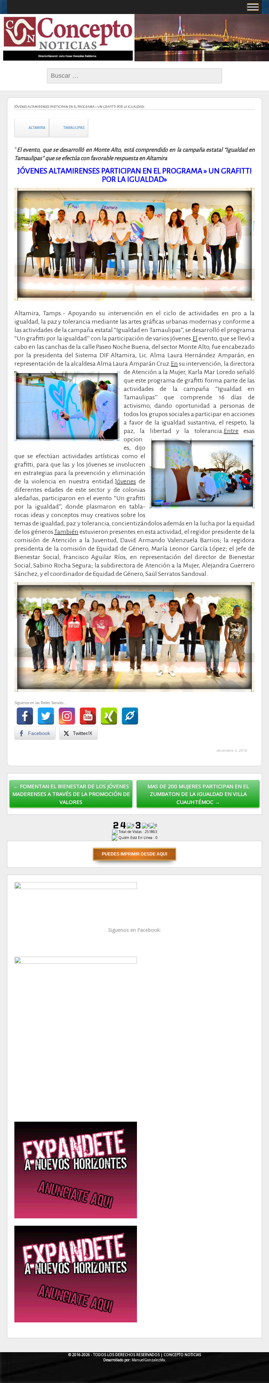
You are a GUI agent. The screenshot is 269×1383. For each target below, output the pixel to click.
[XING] (109, 716)
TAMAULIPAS (73, 127)
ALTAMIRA (37, 127)
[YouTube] (88, 716)
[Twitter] (46, 716)
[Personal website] (130, 716)
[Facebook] (25, 716)
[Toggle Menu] (252, 7)
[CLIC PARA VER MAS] (75, 1035)
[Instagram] (67, 716)
